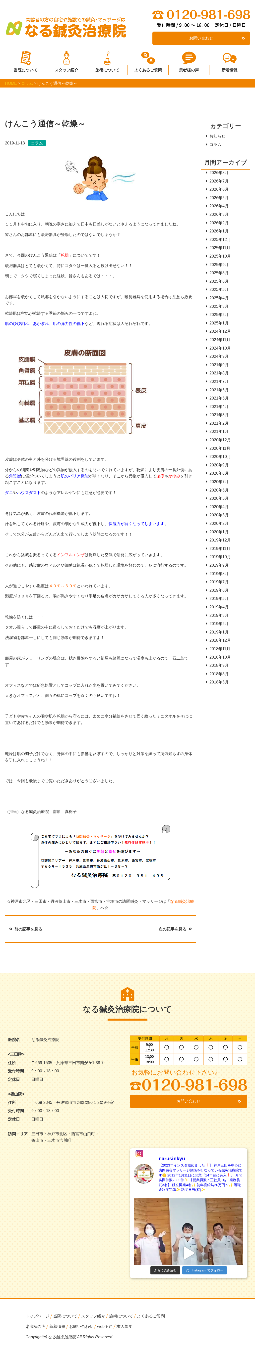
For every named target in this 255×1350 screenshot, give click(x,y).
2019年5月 (219, 598)
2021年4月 (219, 407)
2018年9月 (219, 665)
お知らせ (217, 136)
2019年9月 (219, 565)
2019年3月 (219, 615)
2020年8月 (219, 473)
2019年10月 (220, 557)
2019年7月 (219, 582)
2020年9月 (219, 465)
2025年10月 (220, 256)
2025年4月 (219, 298)
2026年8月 (219, 173)
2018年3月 (219, 682)
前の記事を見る (28, 929)
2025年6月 (219, 281)
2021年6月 (219, 390)
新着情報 (230, 70)
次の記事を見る (173, 929)
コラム (215, 144)
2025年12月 (220, 239)
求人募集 (124, 1326)
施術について (107, 70)
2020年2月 (219, 523)
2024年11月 (219, 340)
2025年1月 (219, 323)
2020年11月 (219, 448)
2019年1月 (219, 632)
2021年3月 (219, 415)
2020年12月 (220, 440)
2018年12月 (220, 640)
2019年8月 (219, 574)
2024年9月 (219, 356)
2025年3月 (219, 306)
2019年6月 (219, 590)
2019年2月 (219, 624)
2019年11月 (219, 548)
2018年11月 (219, 649)
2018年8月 (219, 674)
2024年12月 (220, 331)
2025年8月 (219, 273)
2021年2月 (219, 423)
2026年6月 (219, 189)
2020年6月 (219, 490)
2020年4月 (219, 507)
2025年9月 (219, 265)
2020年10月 (220, 456)
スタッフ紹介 (66, 70)
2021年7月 (219, 381)
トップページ (37, 1316)
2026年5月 (219, 198)
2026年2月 (219, 223)
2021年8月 (219, 373)
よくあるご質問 (148, 70)
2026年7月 (219, 181)
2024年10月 (220, 348)
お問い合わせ (201, 38)
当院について (26, 70)
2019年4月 (219, 607)
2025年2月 (219, 315)
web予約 (105, 1326)
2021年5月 (219, 398)
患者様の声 (189, 70)
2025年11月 (219, 248)
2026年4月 (219, 206)
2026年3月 (219, 214)
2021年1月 (219, 431)
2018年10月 (220, 657)
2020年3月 (219, 515)
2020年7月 (219, 482)
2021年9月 (219, 365)
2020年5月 (219, 498)
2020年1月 (219, 532)
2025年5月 (219, 289)
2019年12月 (220, 540)
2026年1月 (219, 231)
